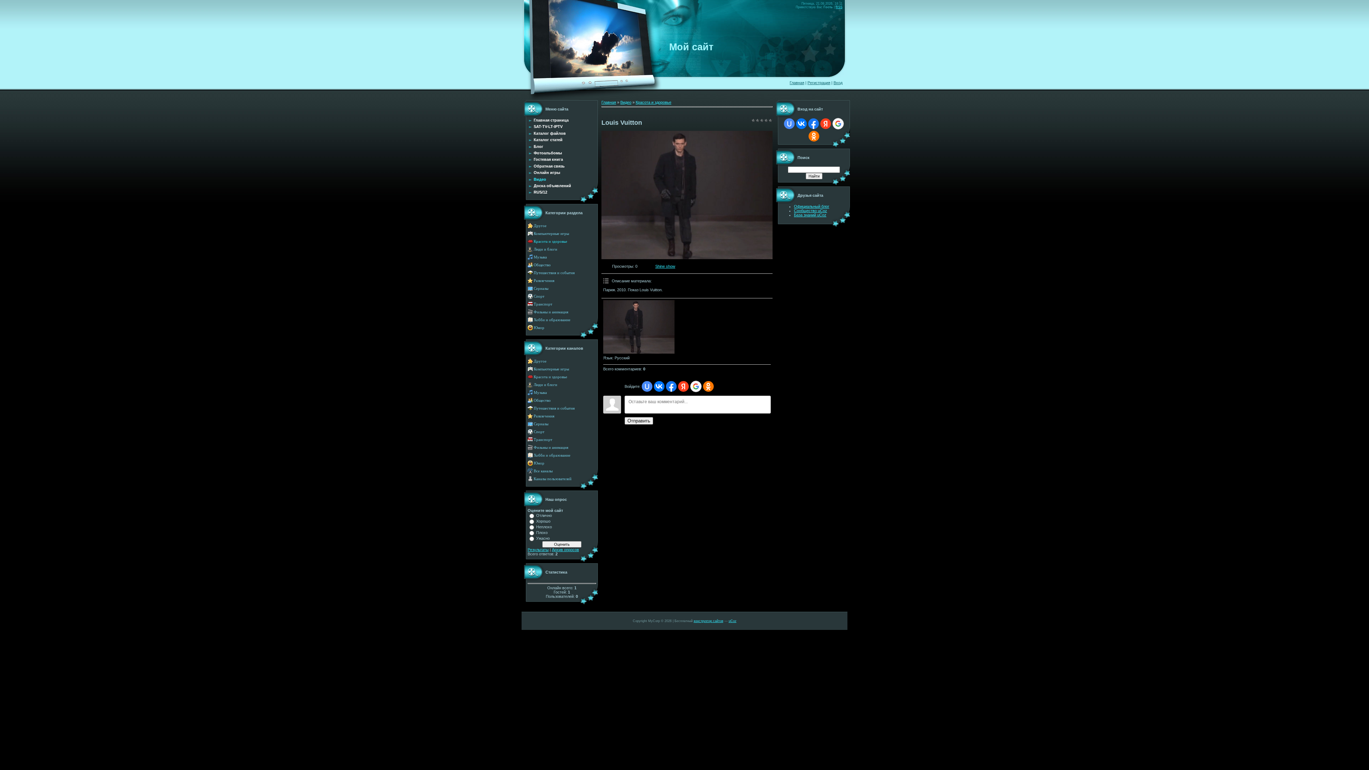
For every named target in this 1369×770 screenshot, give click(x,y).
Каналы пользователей (552, 479)
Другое (540, 226)
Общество (542, 265)
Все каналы (543, 471)
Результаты (538, 550)
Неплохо (544, 527)
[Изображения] (639, 327)
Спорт (539, 296)
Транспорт (543, 304)
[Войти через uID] (647, 386)
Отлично (544, 515)
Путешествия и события (554, 273)
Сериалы (541, 289)
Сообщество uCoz (810, 211)
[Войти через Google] (696, 386)
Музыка (540, 257)
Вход (838, 83)
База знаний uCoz (810, 215)
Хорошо (543, 521)
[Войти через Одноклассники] (708, 386)
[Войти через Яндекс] (683, 386)
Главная (797, 83)
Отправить (638, 420)
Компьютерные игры (551, 234)
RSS (839, 7)
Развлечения (544, 281)
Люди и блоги (545, 249)
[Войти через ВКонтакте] (659, 386)
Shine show (665, 266)
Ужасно (543, 538)
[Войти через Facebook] (671, 386)
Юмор (539, 328)
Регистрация (818, 83)
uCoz (733, 621)
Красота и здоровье (550, 241)
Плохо (542, 532)
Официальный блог (811, 206)
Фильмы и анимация (551, 312)
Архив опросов (565, 550)
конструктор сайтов (708, 621)
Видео (625, 102)
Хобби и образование (552, 320)
